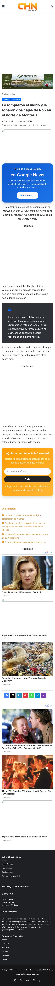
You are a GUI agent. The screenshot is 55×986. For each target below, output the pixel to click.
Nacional (5, 955)
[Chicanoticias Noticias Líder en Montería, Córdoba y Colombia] (27, 6)
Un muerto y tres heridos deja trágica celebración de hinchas (21, 517)
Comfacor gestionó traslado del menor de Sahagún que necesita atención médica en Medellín (23, 526)
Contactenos (7, 872)
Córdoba (5, 943)
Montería (16, 100)
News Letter (7, 868)
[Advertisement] (27, 44)
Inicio (5, 94)
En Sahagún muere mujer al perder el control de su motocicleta (25, 536)
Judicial (12, 94)
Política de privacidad (11, 876)
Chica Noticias (9, 121)
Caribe (4, 959)
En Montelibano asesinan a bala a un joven (25, 542)
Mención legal (7, 864)
